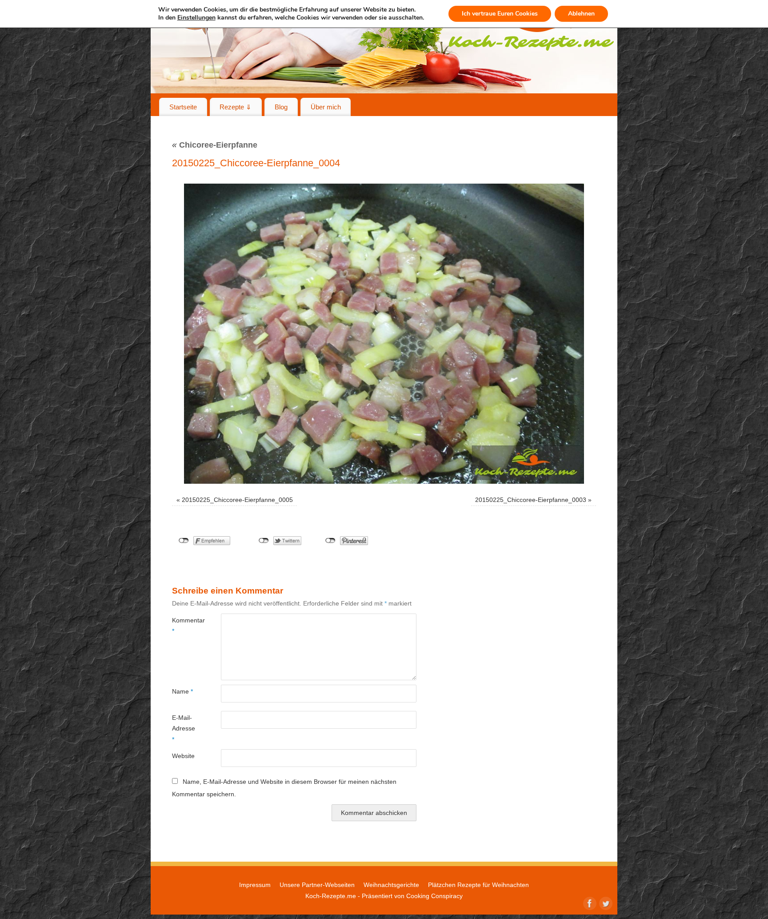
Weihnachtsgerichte (391, 884)
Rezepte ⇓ (236, 107)
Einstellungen (196, 18)
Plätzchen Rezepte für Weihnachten (478, 884)
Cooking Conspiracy (434, 895)
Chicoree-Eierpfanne (214, 144)
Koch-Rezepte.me (330, 895)
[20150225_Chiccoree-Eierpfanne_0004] (384, 334)
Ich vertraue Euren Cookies (500, 13)
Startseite (183, 107)
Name (182, 691)
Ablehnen (581, 13)
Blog (281, 107)
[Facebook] (589, 902)
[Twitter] (605, 902)
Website (183, 755)
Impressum (255, 884)
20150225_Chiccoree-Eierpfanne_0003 (530, 499)
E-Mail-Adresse (183, 728)
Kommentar (184, 625)
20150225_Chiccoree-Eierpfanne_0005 (237, 499)
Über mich (326, 107)
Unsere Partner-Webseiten (317, 884)
